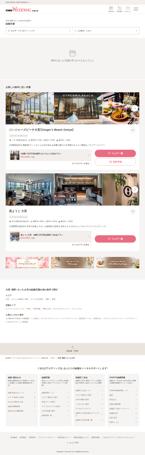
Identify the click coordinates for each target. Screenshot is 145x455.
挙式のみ (97, 318)
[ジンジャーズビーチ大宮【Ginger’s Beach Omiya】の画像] (72, 108)
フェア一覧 (117, 153)
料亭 (29, 309)
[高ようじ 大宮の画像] (72, 189)
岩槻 (53, 299)
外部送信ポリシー (64, 437)
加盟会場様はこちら (81, 437)
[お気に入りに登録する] (133, 130)
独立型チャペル (85, 318)
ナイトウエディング (68, 318)
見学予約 (117, 162)
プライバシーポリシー (46, 437)
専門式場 (36, 309)
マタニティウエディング (113, 318)
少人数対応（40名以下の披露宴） (18, 318)
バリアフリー (130, 318)
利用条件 (32, 437)
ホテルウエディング (61, 309)
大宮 (7, 299)
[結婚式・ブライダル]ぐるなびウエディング (22, 358)
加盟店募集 (95, 437)
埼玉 (52, 358)
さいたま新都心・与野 (20, 299)
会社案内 (13, 437)
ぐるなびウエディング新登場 (17, 322)
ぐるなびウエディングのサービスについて (118, 437)
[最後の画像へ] (134, 108)
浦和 (47, 299)
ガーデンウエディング (49, 318)
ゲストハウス (77, 309)
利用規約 (23, 437)
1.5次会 (35, 318)
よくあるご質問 (72, 443)
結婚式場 (44, 358)
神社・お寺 (47, 309)
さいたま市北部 (37, 299)
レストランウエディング (15, 309)
